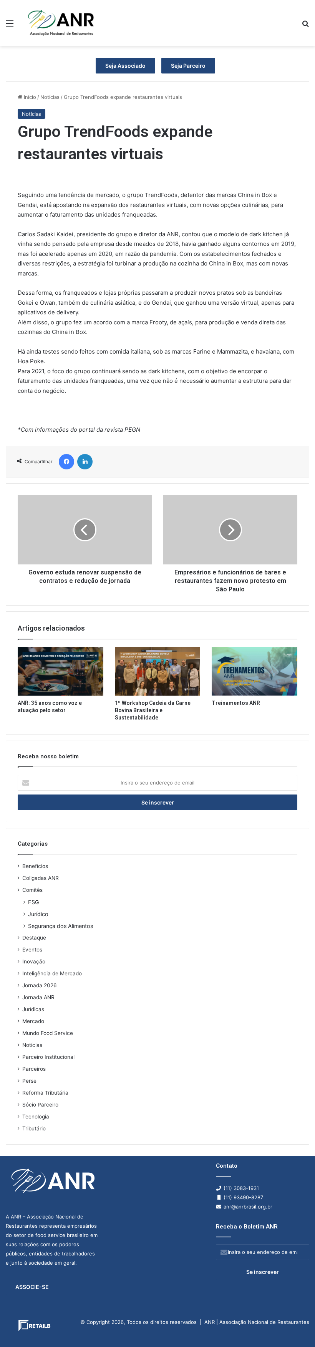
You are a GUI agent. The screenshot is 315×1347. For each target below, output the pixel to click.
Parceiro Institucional (48, 1057)
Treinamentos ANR (236, 703)
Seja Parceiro (188, 65)
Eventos (32, 949)
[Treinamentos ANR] (254, 671)
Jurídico (38, 914)
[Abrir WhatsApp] (295, 1327)
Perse (29, 1081)
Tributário (34, 1128)
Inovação (33, 961)
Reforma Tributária (45, 1093)
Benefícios (35, 866)
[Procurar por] (305, 26)
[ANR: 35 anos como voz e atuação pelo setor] (60, 671)
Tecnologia (35, 1116)
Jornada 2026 (39, 985)
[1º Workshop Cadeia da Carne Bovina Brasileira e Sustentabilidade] (158, 671)
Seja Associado (125, 65)
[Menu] (9, 26)
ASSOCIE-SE (32, 1287)
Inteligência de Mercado (52, 973)
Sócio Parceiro (40, 1105)
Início (29, 97)
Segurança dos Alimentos (60, 926)
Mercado (33, 1021)
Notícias (50, 97)
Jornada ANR (38, 997)
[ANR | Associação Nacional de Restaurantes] (61, 23)
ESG (33, 902)
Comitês (32, 890)
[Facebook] (66, 461)
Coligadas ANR (40, 878)
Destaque (34, 938)
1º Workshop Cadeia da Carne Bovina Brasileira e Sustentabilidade (153, 710)
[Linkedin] (85, 461)
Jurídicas (33, 1009)
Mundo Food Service (47, 1033)
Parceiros (34, 1069)
